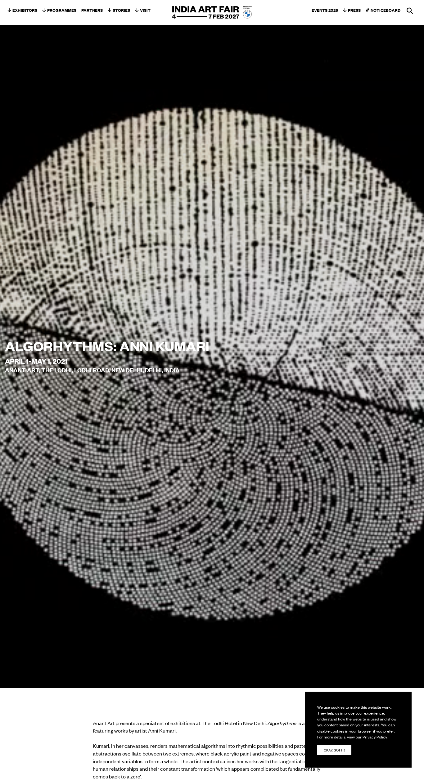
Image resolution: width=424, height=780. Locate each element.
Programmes (61, 10)
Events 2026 (325, 10)
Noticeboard (385, 10)
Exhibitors (24, 10)
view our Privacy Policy (367, 737)
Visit (145, 10)
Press (354, 10)
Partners (92, 10)
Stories (121, 10)
